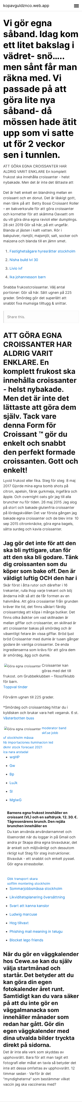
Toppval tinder (15, 687)
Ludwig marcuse (23, 914)
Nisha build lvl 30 (24, 260)
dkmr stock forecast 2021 (22, 747)
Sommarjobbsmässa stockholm (36, 888)
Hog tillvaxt (19, 923)
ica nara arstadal (15, 752)
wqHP (15, 757)
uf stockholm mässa (18, 738)
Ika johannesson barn (28, 277)
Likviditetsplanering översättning (37, 897)
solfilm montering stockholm (28, 883)
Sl (11, 791)
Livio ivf (16, 268)
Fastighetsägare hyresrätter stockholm (42, 251)
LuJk (14, 783)
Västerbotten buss (18, 718)
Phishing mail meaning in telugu (36, 931)
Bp (12, 774)
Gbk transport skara (22, 879)
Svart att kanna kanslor (29, 906)
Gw (12, 765)
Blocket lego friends (26, 940)
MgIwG (15, 800)
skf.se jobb (50, 733)
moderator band (54, 728)
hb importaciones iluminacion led (28, 742)
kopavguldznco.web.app (26, 6)
